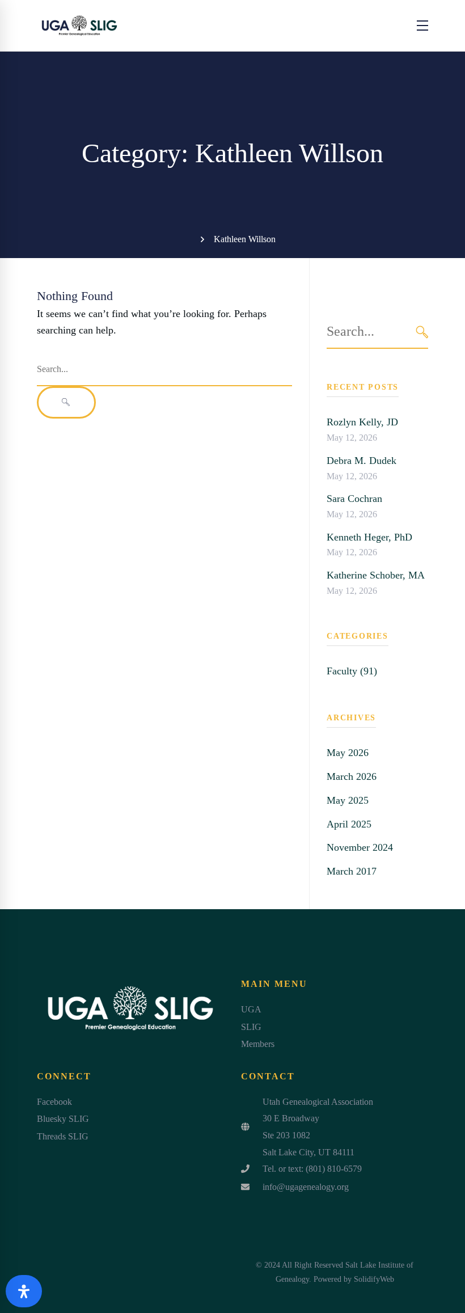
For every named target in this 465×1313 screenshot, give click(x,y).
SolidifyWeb (374, 1279)
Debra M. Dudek (361, 460)
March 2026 (352, 776)
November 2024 (360, 847)
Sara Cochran (354, 498)
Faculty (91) (352, 671)
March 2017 (352, 871)
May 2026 (348, 752)
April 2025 (349, 824)
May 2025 (348, 800)
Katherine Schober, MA (376, 575)
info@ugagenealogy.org (306, 1187)
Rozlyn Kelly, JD (362, 422)
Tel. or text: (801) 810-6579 (312, 1168)
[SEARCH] (422, 332)
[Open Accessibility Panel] (24, 1291)
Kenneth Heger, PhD (369, 537)
